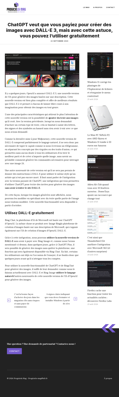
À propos (108, 378)
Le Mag (86, 7)
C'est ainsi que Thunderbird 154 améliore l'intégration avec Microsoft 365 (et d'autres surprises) (98, 244)
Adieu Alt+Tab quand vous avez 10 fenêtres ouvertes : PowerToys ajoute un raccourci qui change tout (99, 191)
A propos (97, 7)
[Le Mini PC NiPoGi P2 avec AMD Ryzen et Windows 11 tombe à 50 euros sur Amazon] (100, 129)
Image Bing (55, 223)
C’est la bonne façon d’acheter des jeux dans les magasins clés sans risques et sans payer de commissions (27, 300)
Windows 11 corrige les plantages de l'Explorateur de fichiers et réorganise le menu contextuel (99, 89)
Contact (110, 7)
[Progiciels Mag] (16, 7)
